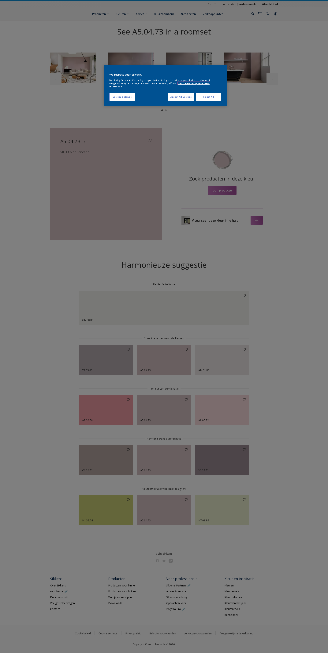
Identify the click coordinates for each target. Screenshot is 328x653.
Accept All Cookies (181, 96)
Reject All (208, 96)
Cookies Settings (122, 96)
